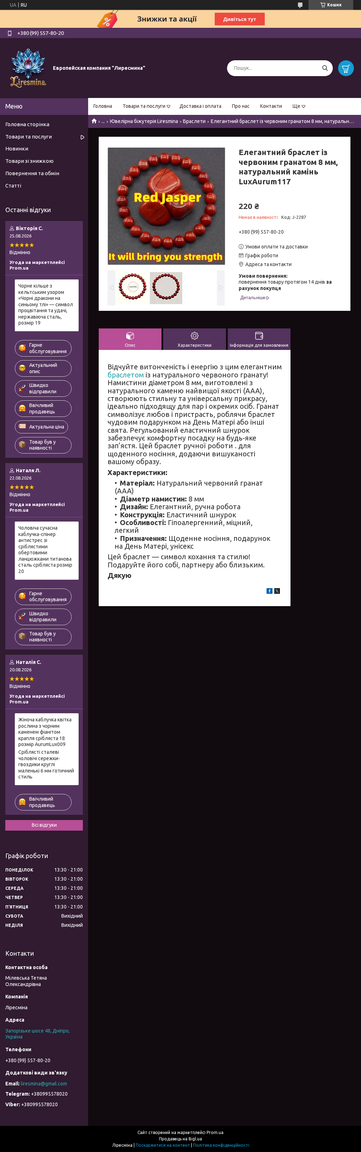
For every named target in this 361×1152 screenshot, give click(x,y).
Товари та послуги (144, 106)
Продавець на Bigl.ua (180, 1138)
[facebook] (270, 592)
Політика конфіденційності (221, 1145)
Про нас (241, 106)
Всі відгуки (44, 825)
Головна (102, 106)
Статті (13, 186)
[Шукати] (325, 68)
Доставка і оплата (200, 106)
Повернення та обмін (32, 173)
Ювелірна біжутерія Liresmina (144, 121)
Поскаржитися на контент (163, 1145)
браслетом (126, 375)
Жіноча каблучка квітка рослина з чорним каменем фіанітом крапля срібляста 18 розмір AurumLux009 (45, 732)
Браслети (194, 121)
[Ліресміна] (28, 67)
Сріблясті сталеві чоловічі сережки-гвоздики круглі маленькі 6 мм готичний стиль (46, 764)
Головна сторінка (27, 124)
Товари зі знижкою (29, 161)
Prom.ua (215, 1132)
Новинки (16, 149)
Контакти (271, 106)
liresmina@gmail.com (44, 1083)
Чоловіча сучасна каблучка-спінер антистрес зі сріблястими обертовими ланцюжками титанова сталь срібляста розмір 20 (45, 549)
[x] (277, 592)
